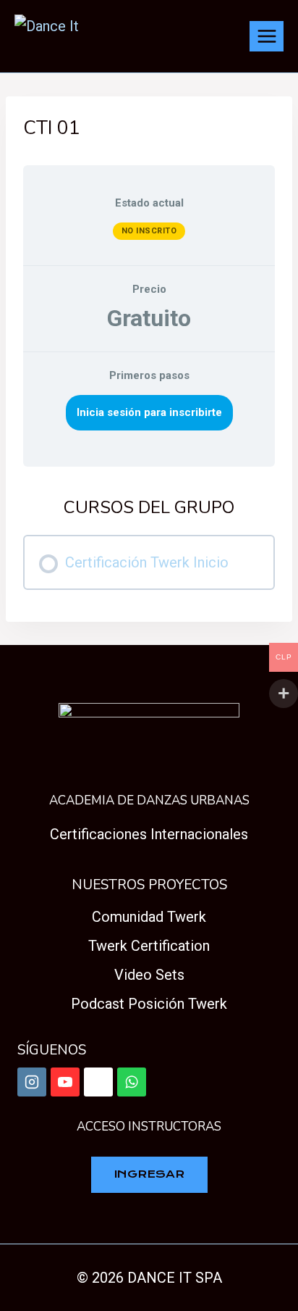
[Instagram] (31, 1081)
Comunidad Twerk (149, 916)
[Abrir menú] (267, 36)
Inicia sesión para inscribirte (149, 412)
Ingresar (149, 1174)
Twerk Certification (149, 945)
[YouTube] (65, 1081)
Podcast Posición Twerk (149, 1003)
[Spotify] (98, 1081)
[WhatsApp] (131, 1081)
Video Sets (149, 974)
